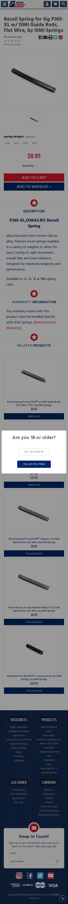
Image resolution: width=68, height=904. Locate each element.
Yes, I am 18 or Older (34, 464)
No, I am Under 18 (34, 452)
